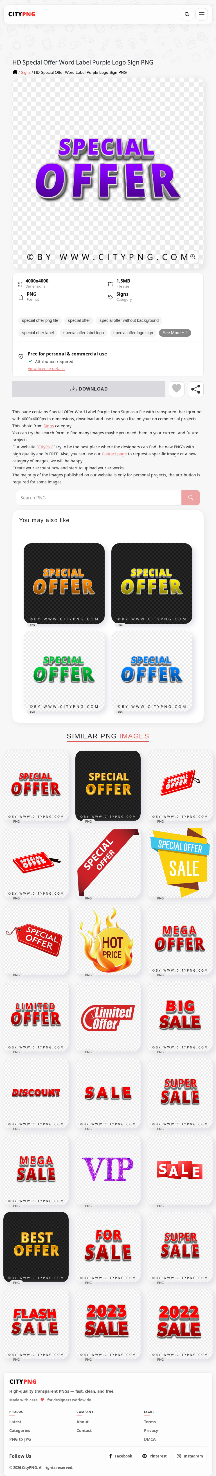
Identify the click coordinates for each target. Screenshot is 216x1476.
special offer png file (40, 320)
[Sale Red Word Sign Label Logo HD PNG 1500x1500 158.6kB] (180, 1170)
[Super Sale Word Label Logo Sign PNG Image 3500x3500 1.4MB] (180, 1093)
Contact (84, 1430)
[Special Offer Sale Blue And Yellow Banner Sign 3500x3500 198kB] (180, 863)
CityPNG (45, 446)
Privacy (151, 1430)
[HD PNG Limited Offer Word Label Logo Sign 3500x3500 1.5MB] (36, 1016)
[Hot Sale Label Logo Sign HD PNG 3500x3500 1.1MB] (180, 1247)
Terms (150, 1421)
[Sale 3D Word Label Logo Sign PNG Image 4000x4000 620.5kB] (108, 1093)
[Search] (187, 14)
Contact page (114, 453)
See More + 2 (175, 332)
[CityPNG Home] (22, 14)
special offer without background (129, 320)
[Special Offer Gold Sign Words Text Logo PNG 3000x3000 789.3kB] (108, 786)
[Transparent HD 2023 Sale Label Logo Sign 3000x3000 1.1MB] (108, 1324)
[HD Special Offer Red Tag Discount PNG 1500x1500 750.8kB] (36, 940)
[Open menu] (201, 14)
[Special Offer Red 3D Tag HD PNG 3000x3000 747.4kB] (180, 786)
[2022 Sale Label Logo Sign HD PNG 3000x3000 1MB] (180, 1324)
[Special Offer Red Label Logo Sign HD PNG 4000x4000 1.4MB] (36, 786)
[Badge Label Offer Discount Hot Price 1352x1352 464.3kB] (108, 940)
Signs (122, 294)
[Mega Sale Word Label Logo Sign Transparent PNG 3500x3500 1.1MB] (36, 1170)
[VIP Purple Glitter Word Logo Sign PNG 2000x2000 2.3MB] (108, 1170)
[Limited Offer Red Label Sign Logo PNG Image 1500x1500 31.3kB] (108, 1016)
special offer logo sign (133, 332)
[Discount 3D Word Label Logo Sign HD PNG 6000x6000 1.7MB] (36, 1093)
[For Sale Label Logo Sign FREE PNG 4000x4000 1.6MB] (108, 1247)
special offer (79, 320)
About (82, 1421)
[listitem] (120, 1456)
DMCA (150, 1439)
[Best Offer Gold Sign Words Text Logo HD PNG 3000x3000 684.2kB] (36, 1247)
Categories (19, 1430)
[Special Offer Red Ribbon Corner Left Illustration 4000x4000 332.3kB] (108, 863)
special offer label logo (83, 332)
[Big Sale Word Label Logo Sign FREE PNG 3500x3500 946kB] (180, 1016)
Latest (15, 1421)
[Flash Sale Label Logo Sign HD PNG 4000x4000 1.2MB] (36, 1324)
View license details (46, 368)
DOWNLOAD (93, 389)
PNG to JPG (20, 1439)
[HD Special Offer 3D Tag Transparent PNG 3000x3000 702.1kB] (36, 863)
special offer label (38, 332)
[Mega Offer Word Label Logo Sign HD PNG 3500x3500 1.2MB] (180, 940)
